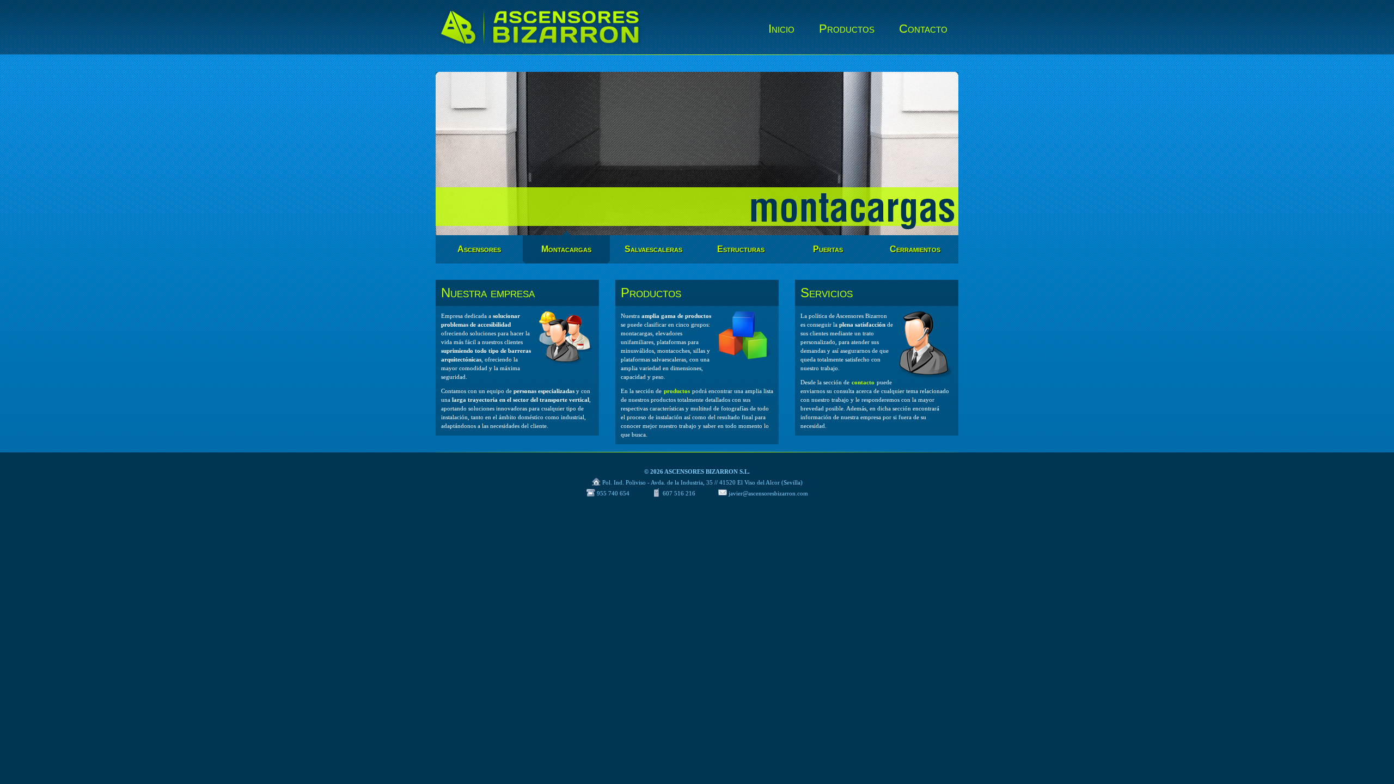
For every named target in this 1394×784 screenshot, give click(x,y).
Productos (847, 28)
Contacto (923, 28)
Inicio (781, 28)
